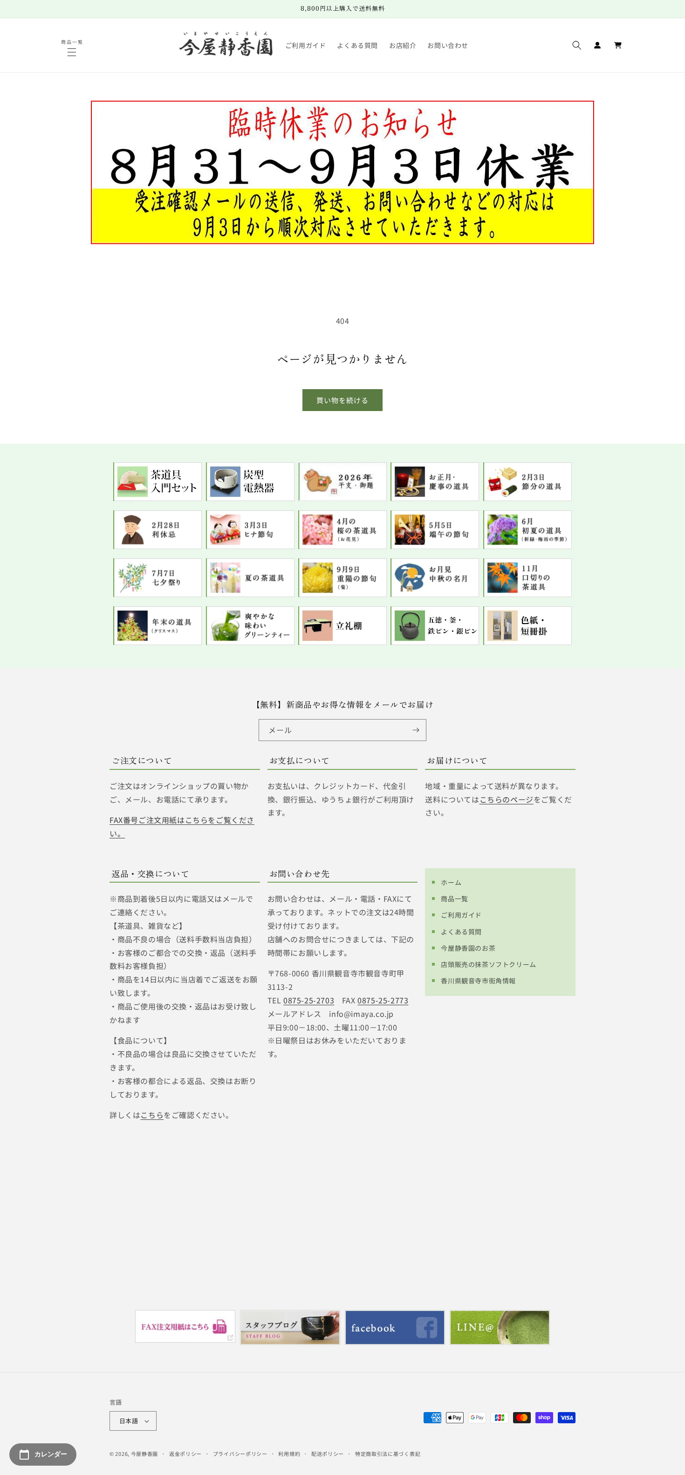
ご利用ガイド (461, 914)
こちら (152, 1114)
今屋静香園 (144, 1453)
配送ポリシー (327, 1453)
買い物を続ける (342, 400)
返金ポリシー (185, 1453)
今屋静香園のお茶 (468, 948)
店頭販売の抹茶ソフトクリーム (488, 964)
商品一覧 (454, 898)
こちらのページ (507, 799)
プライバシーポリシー (240, 1453)
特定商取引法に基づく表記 (387, 1453)
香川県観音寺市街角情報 (478, 980)
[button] (73, 52)
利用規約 (289, 1453)
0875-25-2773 (382, 1000)
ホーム (451, 882)
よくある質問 (461, 931)
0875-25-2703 (308, 1000)
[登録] (415, 730)
